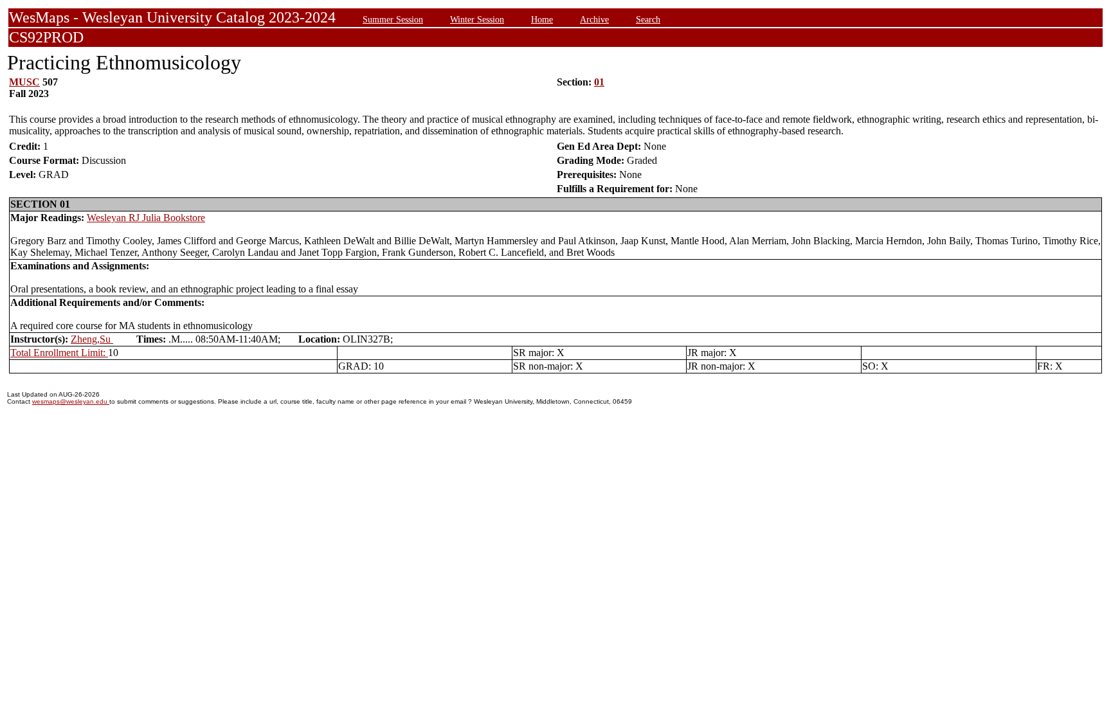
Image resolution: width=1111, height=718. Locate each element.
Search (648, 19)
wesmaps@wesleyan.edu (70, 401)
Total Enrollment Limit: (59, 352)
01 (599, 81)
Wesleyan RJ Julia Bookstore (146, 217)
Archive (594, 19)
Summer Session (393, 19)
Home (542, 19)
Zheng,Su (92, 339)
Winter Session (477, 19)
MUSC (24, 81)
